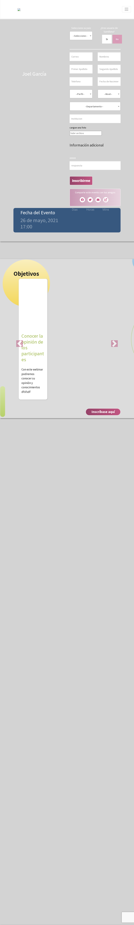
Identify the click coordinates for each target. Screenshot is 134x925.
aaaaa (73, 157)
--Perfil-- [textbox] (80, 94)
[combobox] (81, 35)
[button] (19, 343)
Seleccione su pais (81, 28)
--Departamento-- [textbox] (94, 106)
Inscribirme (81, 181)
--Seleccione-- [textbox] (80, 35)
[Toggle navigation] (126, 9)
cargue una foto (78, 127)
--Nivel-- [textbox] (108, 94)
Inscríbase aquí (103, 411)
